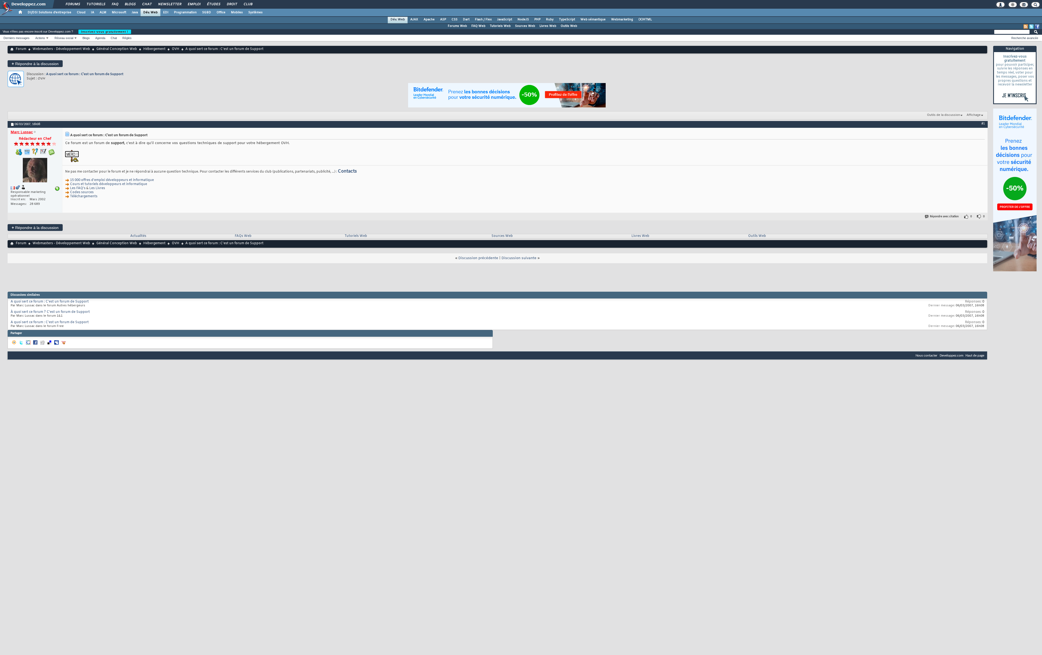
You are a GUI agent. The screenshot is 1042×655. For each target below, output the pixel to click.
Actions (40, 38)
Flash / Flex (483, 19)
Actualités (138, 236)
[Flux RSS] (1026, 26)
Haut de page (974, 355)
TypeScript (567, 19)
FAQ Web (478, 26)
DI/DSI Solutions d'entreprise (49, 12)
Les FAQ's (77, 188)
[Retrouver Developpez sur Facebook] (1037, 26)
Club (248, 4)
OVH (175, 49)
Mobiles (237, 12)
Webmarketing (622, 19)
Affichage (974, 115)
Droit (231, 4)
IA (92, 12)
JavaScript (504, 19)
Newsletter (169, 4)
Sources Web (525, 26)
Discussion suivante (518, 258)
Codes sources (82, 192)
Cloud (81, 12)
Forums (72, 4)
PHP (537, 19)
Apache (429, 19)
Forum (21, 49)
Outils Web (569, 26)
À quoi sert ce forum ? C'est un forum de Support (50, 312)
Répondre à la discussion (35, 63)
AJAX (414, 19)
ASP (443, 19)
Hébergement (154, 49)
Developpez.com (951, 355)
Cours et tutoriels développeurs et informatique (108, 184)
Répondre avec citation (944, 216)
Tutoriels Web (500, 26)
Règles (127, 38)
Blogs (130, 4)
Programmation (185, 12)
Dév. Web (150, 12)
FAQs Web (243, 236)
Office (221, 12)
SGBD (206, 12)
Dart (466, 19)
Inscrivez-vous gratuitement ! (104, 31)
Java (135, 12)
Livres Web (547, 26)
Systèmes (255, 12)
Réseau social (64, 38)
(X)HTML (645, 19)
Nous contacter (927, 355)
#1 (983, 123)
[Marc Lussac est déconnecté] (35, 171)
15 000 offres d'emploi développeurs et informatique (112, 180)
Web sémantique (593, 19)
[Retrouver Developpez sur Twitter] (1031, 26)
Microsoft (119, 12)
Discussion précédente (478, 258)
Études (213, 4)
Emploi (194, 4)
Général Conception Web (116, 49)
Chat (146, 4)
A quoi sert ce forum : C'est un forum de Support (84, 74)
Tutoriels (96, 4)
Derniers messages (17, 38)
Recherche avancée (1024, 38)
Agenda (100, 38)
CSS (455, 19)
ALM (103, 12)
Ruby (550, 19)
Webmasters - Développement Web (61, 49)
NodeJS (523, 19)
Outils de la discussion (943, 115)
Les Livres (97, 188)
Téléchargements (83, 196)
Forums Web (457, 26)
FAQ (115, 4)
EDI (166, 12)
